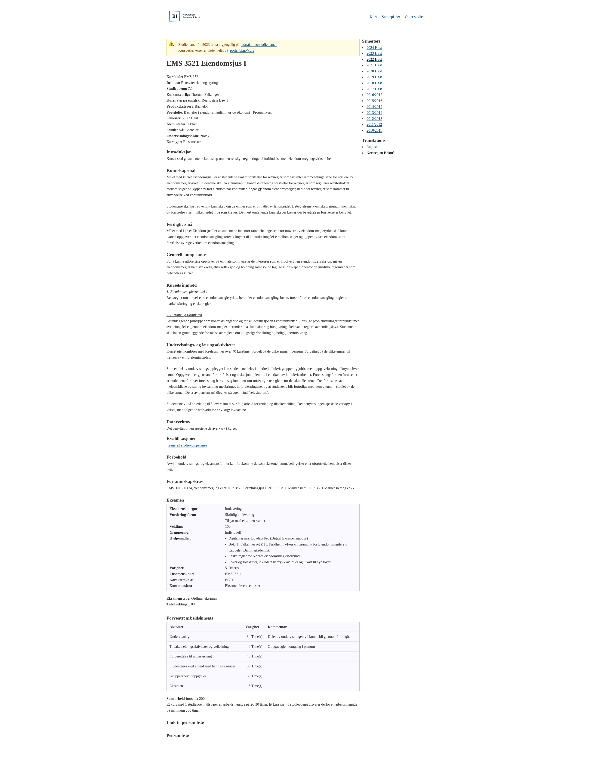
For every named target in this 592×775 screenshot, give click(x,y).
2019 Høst (374, 77)
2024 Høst (374, 48)
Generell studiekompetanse (187, 445)
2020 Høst (374, 71)
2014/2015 (374, 106)
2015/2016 (374, 101)
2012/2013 (374, 119)
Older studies (414, 17)
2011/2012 (374, 124)
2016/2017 (374, 95)
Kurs (373, 17)
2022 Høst (374, 59)
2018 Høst (374, 83)
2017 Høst (374, 89)
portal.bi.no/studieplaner (259, 44)
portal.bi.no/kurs (242, 50)
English (372, 147)
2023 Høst (374, 53)
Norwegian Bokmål (381, 153)
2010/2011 (374, 130)
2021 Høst (374, 65)
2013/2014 (374, 113)
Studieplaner (391, 17)
